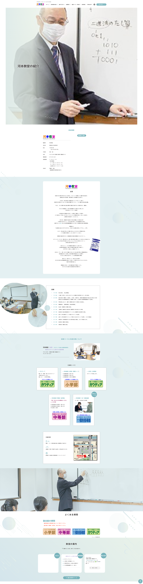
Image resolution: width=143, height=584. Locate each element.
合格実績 (83, 4)
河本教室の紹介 (54, 4)
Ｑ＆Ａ (57, 555)
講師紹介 (68, 4)
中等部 (58, 398)
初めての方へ (61, 4)
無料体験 (80, 555)
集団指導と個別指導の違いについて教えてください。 (55, 523)
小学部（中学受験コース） (69, 561)
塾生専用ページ (102, 4)
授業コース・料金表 (76, 4)
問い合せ (103, 555)
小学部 (70, 371)
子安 (60, 223)
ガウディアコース (67, 559)
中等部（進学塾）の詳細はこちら (59, 412)
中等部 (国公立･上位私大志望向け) (71, 563)
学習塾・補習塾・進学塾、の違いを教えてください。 (55, 525)
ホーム (47, 4)
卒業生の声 (89, 4)
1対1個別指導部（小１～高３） (70, 565)
